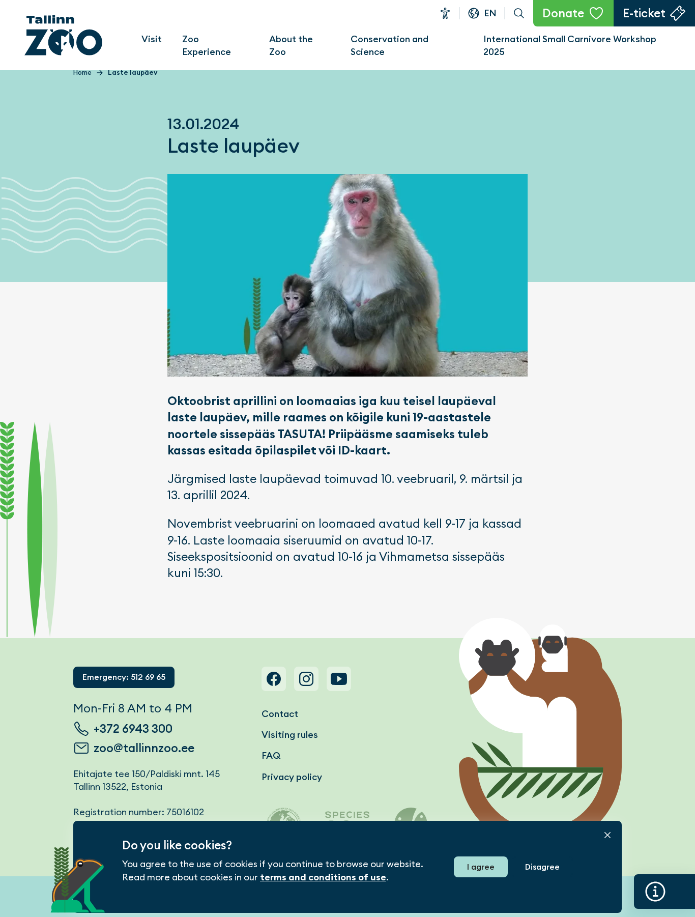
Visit (151, 39)
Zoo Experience (206, 45)
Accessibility (445, 13)
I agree (481, 867)
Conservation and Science (389, 45)
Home (82, 72)
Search (519, 13)
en (490, 13)
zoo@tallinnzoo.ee (144, 748)
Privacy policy (292, 777)
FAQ (271, 755)
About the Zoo (291, 45)
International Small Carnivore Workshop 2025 (569, 45)
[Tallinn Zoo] (63, 35)
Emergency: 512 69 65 (123, 677)
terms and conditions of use (323, 877)
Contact (280, 714)
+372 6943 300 (133, 728)
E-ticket (644, 13)
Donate (563, 13)
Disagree (542, 867)
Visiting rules (290, 734)
